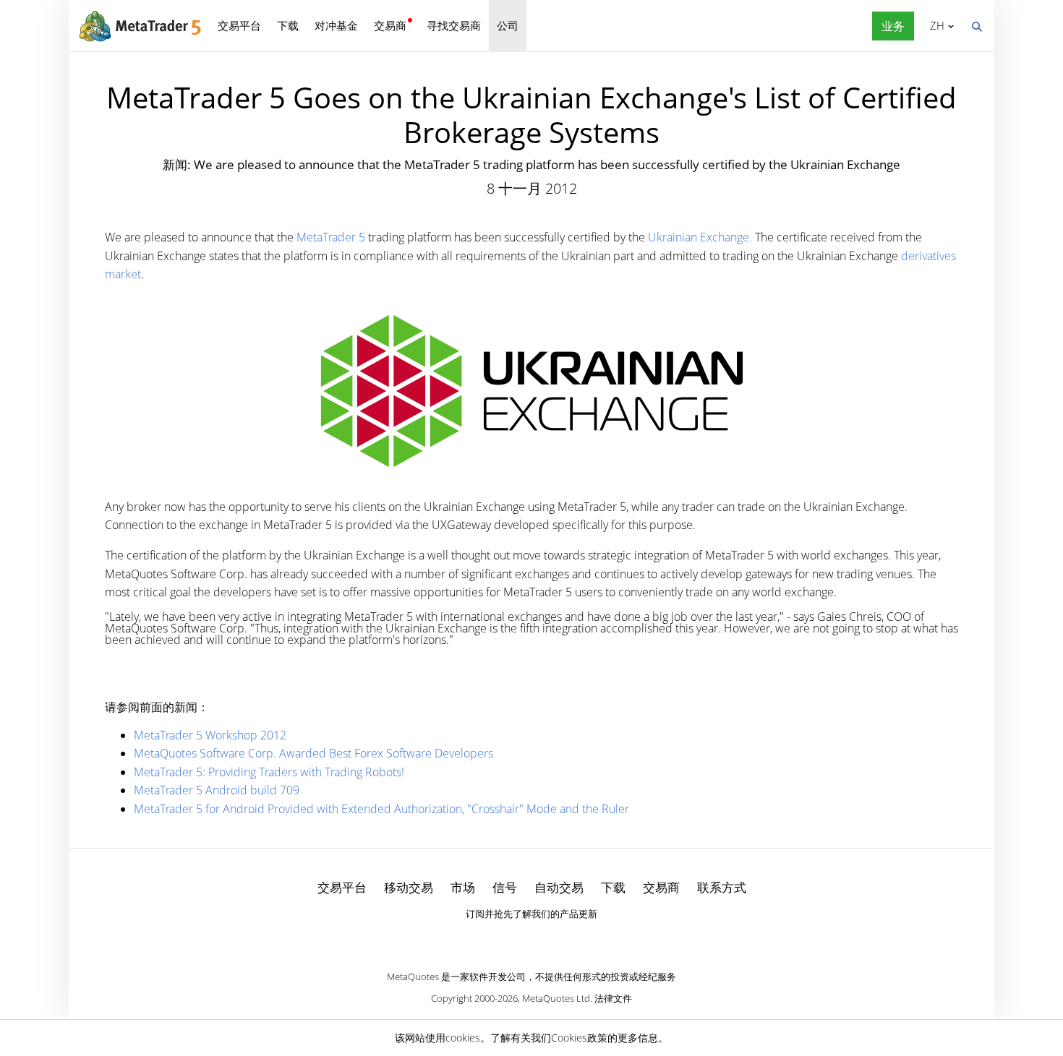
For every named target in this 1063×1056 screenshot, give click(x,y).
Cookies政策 (579, 1037)
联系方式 (721, 887)
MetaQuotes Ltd (556, 998)
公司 (507, 25)
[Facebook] (508, 939)
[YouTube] (554, 939)
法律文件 (613, 998)
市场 (463, 887)
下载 (288, 25)
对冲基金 (336, 25)
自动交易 (559, 887)
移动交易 (408, 887)
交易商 (390, 25)
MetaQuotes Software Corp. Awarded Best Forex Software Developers (313, 753)
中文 (934, 25)
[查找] (976, 25)
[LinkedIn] (531, 939)
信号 (504, 887)
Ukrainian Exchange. (700, 237)
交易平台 (239, 25)
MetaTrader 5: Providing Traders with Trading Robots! (269, 772)
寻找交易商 (454, 25)
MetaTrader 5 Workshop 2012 (210, 735)
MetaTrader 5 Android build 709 (216, 790)
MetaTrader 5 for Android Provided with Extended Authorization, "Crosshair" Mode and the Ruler (381, 809)
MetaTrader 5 (332, 237)
